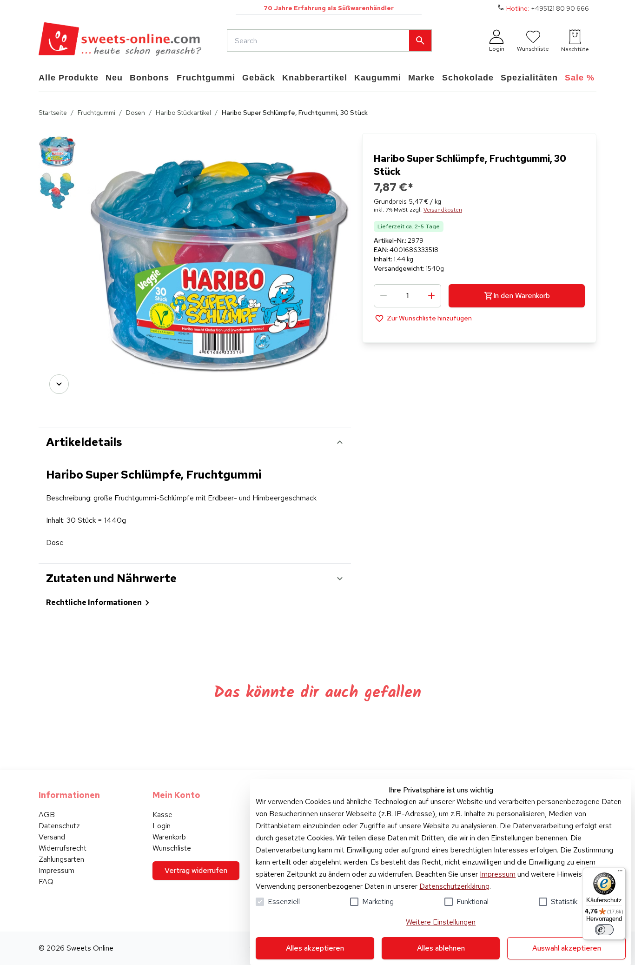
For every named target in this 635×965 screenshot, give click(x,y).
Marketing (378, 901)
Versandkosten (442, 209)
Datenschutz (59, 826)
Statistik (564, 901)
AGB (47, 814)
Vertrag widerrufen (196, 870)
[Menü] (620, 872)
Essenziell (284, 901)
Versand (52, 837)
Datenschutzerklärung (454, 886)
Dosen (135, 112)
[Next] (59, 384)
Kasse (162, 814)
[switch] (604, 929)
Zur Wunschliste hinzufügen (429, 318)
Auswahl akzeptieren (566, 948)
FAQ (46, 881)
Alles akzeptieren (315, 948)
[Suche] (420, 40)
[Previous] (59, 146)
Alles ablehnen (441, 948)
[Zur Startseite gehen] (120, 40)
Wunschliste (171, 848)
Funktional (472, 901)
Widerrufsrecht (62, 848)
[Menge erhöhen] (431, 296)
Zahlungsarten (61, 859)
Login (161, 826)
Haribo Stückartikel (183, 112)
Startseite (53, 112)
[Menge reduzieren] (383, 296)
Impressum (498, 874)
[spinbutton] (407, 296)
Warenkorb (169, 837)
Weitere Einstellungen (441, 922)
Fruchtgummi (96, 112)
